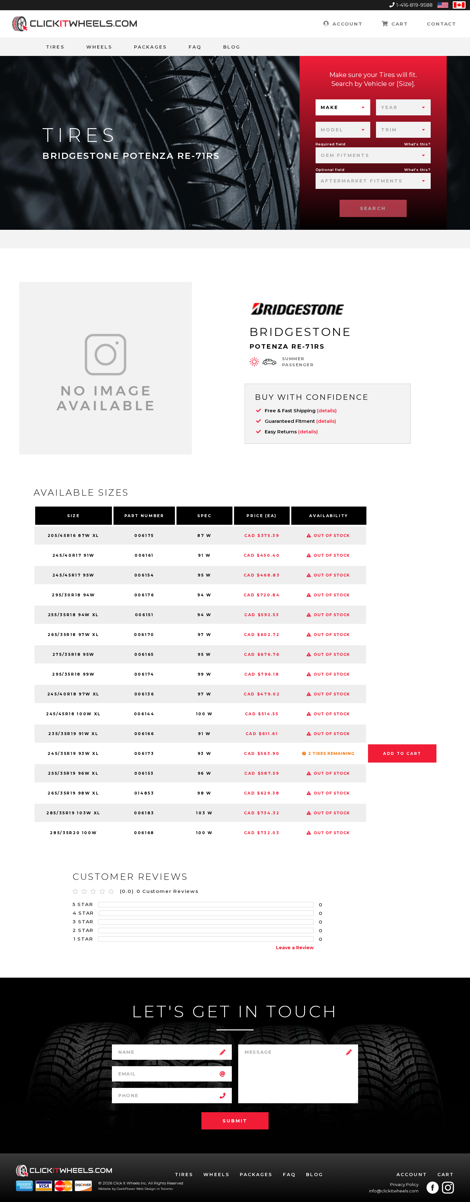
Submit (235, 1121)
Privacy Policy (404, 1184)
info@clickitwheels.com (394, 1190)
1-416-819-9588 (414, 5)
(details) (327, 410)
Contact (441, 24)
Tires (55, 47)
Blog (231, 47)
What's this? (417, 144)
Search (373, 208)
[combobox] (343, 107)
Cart (398, 24)
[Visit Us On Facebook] (433, 1188)
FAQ (195, 47)
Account (346, 24)
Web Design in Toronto (154, 1189)
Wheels (99, 47)
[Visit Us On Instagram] (448, 1188)
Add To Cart (402, 753)
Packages (150, 47)
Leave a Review (295, 947)
